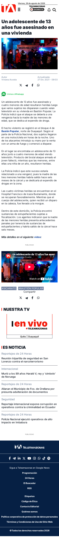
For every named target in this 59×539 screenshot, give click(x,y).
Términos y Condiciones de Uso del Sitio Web (30, 522)
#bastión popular (31, 288)
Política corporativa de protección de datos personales (29, 516)
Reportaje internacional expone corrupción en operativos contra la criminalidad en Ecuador (29, 406)
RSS (29, 488)
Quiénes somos (30, 511)
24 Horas (29, 478)
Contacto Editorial (29, 506)
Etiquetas (30, 496)
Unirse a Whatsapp (15, 94)
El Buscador (29, 483)
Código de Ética (29, 501)
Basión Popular (10, 131)
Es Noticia (14, 347)
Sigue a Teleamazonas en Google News (29, 467)
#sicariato (9, 288)
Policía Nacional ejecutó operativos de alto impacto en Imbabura (26, 421)
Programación (29, 473)
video (37, 237)
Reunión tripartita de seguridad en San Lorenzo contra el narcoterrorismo (24, 360)
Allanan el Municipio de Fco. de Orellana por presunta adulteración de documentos (28, 390)
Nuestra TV (16, 309)
